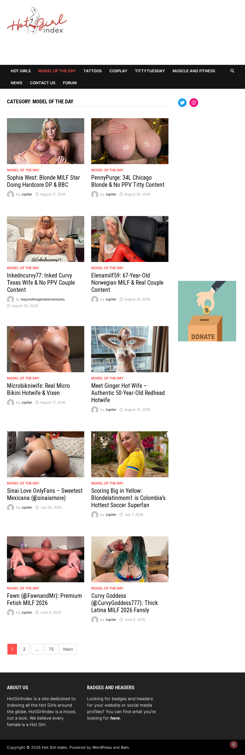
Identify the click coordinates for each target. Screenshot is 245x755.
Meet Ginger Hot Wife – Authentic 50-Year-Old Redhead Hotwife (128, 393)
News (16, 82)
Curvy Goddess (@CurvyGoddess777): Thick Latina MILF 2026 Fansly (124, 603)
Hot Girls (21, 70)
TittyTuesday (150, 70)
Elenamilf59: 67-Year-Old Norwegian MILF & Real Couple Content (127, 282)
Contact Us (42, 82)
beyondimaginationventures (43, 299)
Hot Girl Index (54, 747)
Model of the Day (57, 70)
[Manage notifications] (234, 744)
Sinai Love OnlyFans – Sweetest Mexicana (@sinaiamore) (45, 494)
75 (51, 649)
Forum (70, 82)
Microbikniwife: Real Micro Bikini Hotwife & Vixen (38, 389)
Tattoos (93, 70)
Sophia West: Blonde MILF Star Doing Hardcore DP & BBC (43, 181)
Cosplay (118, 70)
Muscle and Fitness (194, 70)
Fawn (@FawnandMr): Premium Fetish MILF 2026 (44, 599)
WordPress (102, 747)
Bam (125, 747)
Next (68, 649)
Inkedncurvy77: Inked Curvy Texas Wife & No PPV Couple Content (41, 282)
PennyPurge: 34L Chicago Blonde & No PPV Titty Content (127, 181)
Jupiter (26, 194)
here (115, 718)
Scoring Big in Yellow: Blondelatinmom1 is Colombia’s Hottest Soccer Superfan (128, 498)
